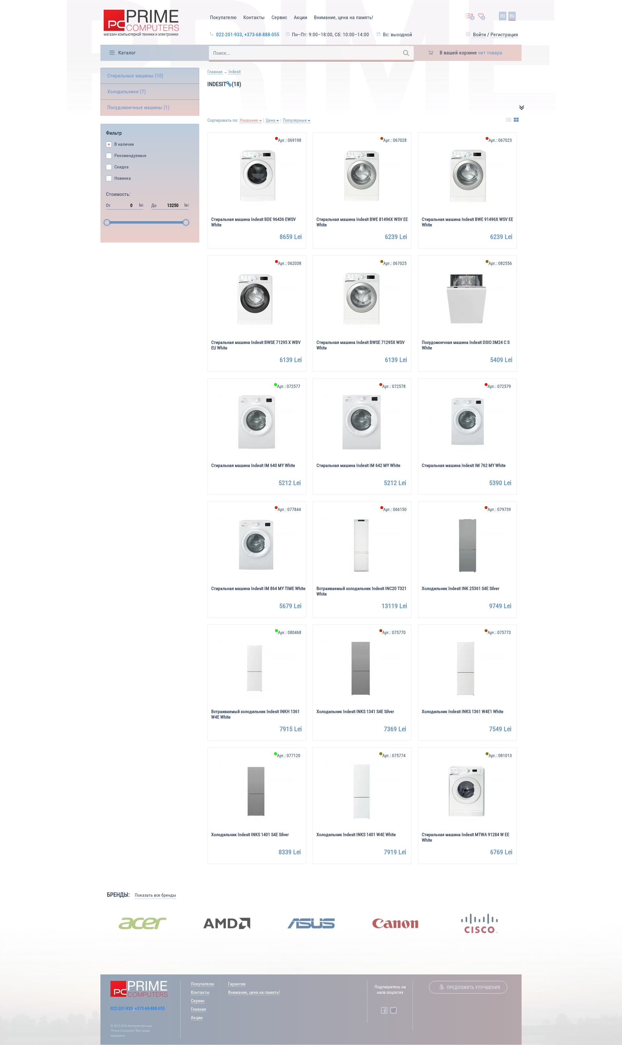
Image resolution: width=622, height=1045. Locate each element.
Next (526, 923)
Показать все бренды (155, 895)
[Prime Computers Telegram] (393, 1010)
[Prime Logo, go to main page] (141, 24)
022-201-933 (229, 34)
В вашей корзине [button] (471, 53)
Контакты (254, 17)
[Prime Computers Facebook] (384, 1010)
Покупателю (223, 17)
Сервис (279, 17)
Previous (95, 923)
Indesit (234, 71)
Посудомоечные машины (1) (138, 107)
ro (502, 15)
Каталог (127, 53)
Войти (479, 34)
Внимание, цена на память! (343, 17)
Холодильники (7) (126, 91)
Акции (300, 17)
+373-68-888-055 (261, 34)
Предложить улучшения (473, 987)
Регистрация (504, 34)
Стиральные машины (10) (135, 76)
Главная (215, 71)
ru (512, 15)
